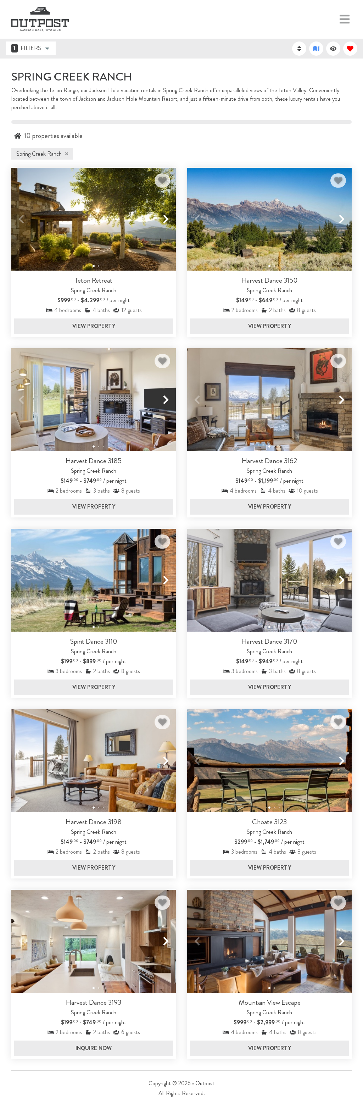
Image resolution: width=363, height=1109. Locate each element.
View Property (93, 326)
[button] (21, 219)
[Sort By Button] (299, 48)
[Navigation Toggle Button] (344, 19)
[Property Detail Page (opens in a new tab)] (93, 219)
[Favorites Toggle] (350, 48)
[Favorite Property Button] (162, 180)
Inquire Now (94, 1048)
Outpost (204, 1083)
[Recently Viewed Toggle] (333, 48)
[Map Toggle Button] (316, 48)
